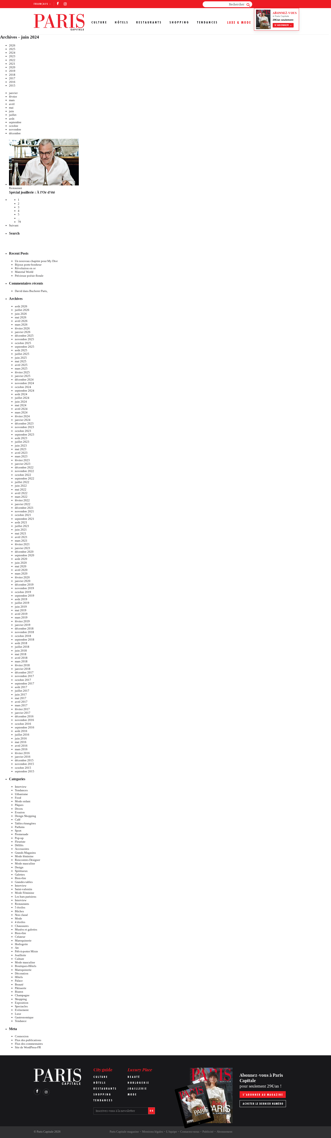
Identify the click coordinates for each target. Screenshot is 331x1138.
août (11, 118)
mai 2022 (20, 489)
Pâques (19, 805)
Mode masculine (25, 863)
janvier (13, 93)
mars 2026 (21, 324)
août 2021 (21, 522)
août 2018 (21, 643)
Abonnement (224, 1131)
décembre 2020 (24, 551)
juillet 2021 (22, 526)
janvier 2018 (22, 668)
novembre (15, 129)
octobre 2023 (23, 431)
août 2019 (21, 599)
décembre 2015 (24, 760)
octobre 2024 (23, 387)
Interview (20, 786)
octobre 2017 (23, 680)
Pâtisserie (20, 988)
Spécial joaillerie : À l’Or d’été (32, 192)
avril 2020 (21, 570)
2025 (12, 49)
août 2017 (21, 687)
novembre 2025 (24, 339)
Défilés (19, 845)
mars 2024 (21, 412)
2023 (12, 56)
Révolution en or (25, 268)
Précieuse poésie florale (29, 275)
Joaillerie (20, 955)
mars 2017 (21, 705)
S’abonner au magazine (263, 1094)
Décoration (21, 973)
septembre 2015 (24, 771)
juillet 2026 (22, 310)
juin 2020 (21, 562)
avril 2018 (21, 657)
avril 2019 (21, 614)
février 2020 (22, 577)
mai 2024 (20, 405)
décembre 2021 (24, 507)
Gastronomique (24, 1017)
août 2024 (21, 394)
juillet (12, 114)
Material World (24, 272)
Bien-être (20, 878)
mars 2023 (21, 456)
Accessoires (22, 849)
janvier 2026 (22, 332)
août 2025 (21, 350)
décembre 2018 (24, 628)
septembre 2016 (24, 727)
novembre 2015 (24, 764)
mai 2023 (20, 449)
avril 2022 (21, 493)
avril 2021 (21, 537)
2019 (12, 71)
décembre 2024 (24, 379)
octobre (13, 126)
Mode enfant (22, 801)
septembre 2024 (24, 390)
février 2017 (22, 709)
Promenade (21, 834)
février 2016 (22, 753)
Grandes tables (24, 882)
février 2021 (22, 544)
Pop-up (19, 838)
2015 (12, 85)
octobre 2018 (23, 636)
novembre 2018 (24, 632)
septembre (15, 122)
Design (19, 867)
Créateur (20, 936)
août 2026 (21, 306)
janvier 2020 (22, 581)
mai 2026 (20, 317)
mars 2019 (21, 617)
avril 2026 (21, 321)
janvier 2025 (22, 376)
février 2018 (22, 665)
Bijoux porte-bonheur (28, 264)
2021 (12, 63)
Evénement (22, 1010)
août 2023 (21, 438)
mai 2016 (20, 742)
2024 (12, 52)
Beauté (19, 984)
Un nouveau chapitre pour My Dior (36, 261)
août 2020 (21, 559)
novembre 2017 (24, 676)
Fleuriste (20, 841)
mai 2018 (20, 654)
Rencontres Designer (27, 860)
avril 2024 (21, 409)
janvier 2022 (22, 504)
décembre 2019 (24, 584)
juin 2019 (21, 606)
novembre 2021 (24, 511)
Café (17, 819)
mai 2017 (20, 698)
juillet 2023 (22, 441)
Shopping (179, 22)
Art (17, 947)
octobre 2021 (23, 515)
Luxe (18, 1013)
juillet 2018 (22, 646)
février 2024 (22, 416)
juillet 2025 (22, 354)
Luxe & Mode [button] (239, 22)
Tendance (21, 1021)
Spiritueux (21, 871)
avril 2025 (21, 365)
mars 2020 (21, 573)
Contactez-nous (189, 1131)
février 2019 (22, 621)
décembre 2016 (24, 716)
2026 (12, 45)
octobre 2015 (23, 767)
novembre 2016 (24, 720)
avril (12, 104)
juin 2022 (21, 485)
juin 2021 (21, 529)
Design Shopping (25, 816)
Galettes (20, 874)
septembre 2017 (24, 683)
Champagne (22, 995)
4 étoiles (20, 922)
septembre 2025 (24, 346)
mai (11, 107)
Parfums (20, 827)
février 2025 (22, 372)
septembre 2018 (24, 639)
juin (11, 111)
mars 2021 (21, 540)
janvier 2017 (22, 712)
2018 (12, 74)
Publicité (207, 1131)
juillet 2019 (22, 602)
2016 (12, 82)
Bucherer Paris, (38, 291)
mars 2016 (21, 749)
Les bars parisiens (25, 896)
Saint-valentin (23, 889)
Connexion (22, 1036)
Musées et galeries (26, 929)
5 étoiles (20, 907)
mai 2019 (20, 610)
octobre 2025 (23, 343)
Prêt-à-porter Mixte (26, 951)
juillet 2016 (22, 734)
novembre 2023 (24, 427)
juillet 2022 (22, 482)
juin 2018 (21, 650)
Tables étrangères (25, 823)
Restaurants (149, 22)
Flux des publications (28, 1040)
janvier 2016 (22, 756)
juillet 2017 (22, 690)
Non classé (21, 915)
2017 (12, 78)
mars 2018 (21, 661)
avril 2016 (21, 745)
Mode (18, 918)
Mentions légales (152, 1131)
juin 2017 (21, 694)
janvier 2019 (22, 625)
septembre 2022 (24, 478)
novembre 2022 (24, 471)
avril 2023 (21, 452)
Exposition (21, 1002)
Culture (99, 22)
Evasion (20, 812)
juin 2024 (21, 401)
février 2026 (22, 328)
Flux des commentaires (29, 1043)
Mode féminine (24, 856)
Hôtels (122, 22)
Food (18, 797)
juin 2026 (21, 313)
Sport (18, 830)
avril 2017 (21, 701)
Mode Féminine (24, 892)
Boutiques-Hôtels (25, 966)
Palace (19, 980)
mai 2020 (20, 566)
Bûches (19, 911)
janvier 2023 (22, 463)
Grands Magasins (25, 852)
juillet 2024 (22, 397)
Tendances (207, 22)
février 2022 (22, 500)
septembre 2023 (24, 434)
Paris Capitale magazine (124, 1131)
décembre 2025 (24, 335)
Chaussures (22, 926)
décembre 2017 (24, 672)
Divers (19, 808)
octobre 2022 (23, 475)
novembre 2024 (24, 383)
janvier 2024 (22, 420)
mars (12, 100)
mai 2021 (20, 533)
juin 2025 (21, 357)
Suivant (13, 225)
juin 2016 (21, 738)
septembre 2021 (24, 518)
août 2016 (21, 731)
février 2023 (22, 460)
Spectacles (21, 1006)
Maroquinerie (23, 940)
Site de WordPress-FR (28, 1047)
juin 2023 (21, 445)
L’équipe (171, 1131)
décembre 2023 (24, 423)
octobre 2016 (23, 723)
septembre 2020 (24, 555)
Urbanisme (21, 794)
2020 (12, 67)
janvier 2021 (22, 548)
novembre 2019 (24, 588)
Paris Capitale (45, 1131)
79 (19, 221)
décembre (15, 133)
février (13, 96)
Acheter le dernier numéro (263, 1103)
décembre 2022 (24, 467)
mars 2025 (21, 368)
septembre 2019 (24, 595)
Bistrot (19, 991)
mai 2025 (20, 361)
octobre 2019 (23, 592)
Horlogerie (21, 944)
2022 (12, 60)
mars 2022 (21, 496)
